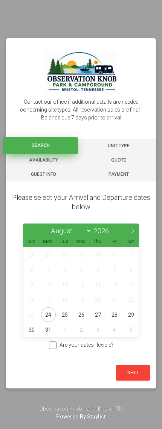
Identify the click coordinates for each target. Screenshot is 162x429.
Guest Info (43, 174)
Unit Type (119, 145)
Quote (118, 160)
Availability (43, 160)
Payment (119, 174)
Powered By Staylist (81, 417)
